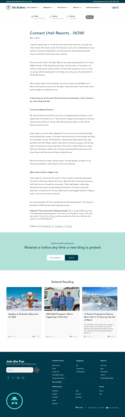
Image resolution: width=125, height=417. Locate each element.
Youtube (68, 226)
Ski (77, 365)
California (55, 391)
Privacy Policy (101, 407)
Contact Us (55, 372)
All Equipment (80, 372)
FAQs (54, 368)
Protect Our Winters (48, 216)
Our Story (103, 365)
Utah (77, 391)
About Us (76, 7)
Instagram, (59, 226)
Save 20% (29, 1)
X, (53, 226)
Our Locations (31, 7)
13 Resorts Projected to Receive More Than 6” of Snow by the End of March (99, 317)
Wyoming (79, 397)
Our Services (62, 7)
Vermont (78, 394)
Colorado (55, 397)
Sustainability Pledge (106, 378)
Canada (54, 394)
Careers (102, 375)
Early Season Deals (92, 7)
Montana (55, 403)
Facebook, (46, 226)
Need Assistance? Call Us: (106, 1)
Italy (100, 394)
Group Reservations (58, 378)
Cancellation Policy (58, 375)
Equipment (46, 7)
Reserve (89, 17)
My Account (56, 365)
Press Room (104, 372)
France (101, 391)
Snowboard (79, 368)
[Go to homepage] (16, 7)
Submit (71, 258)
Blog (101, 368)
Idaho (54, 400)
